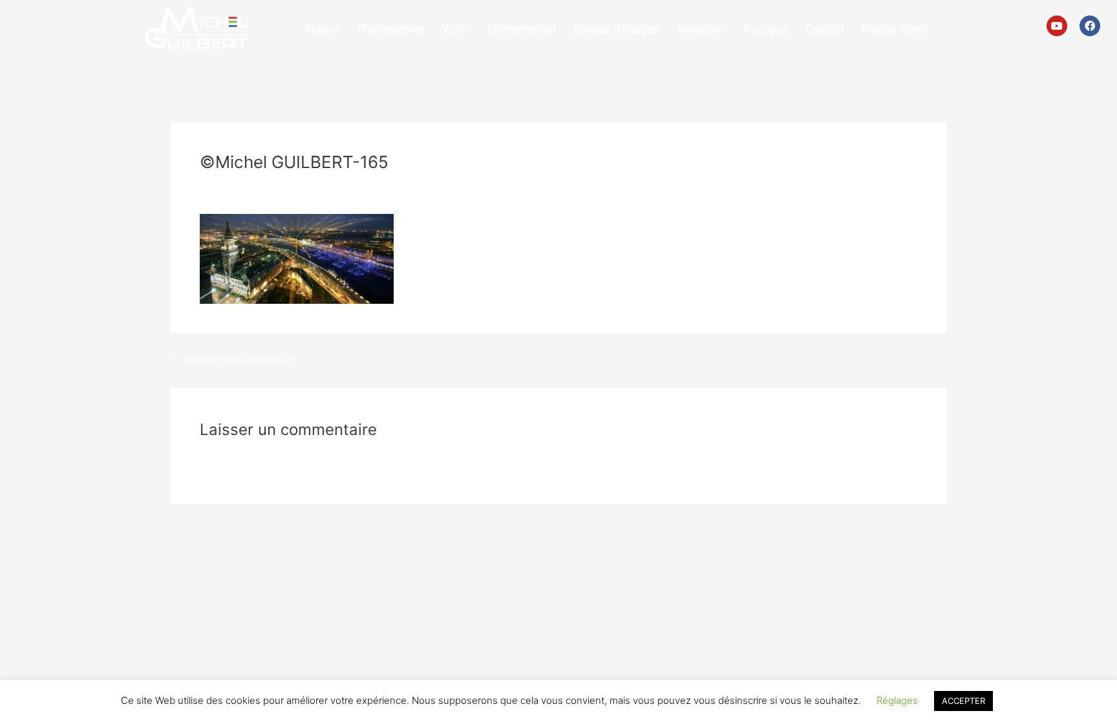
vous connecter (290, 449)
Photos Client (894, 29)
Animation (701, 29)
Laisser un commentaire (255, 187)
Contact (824, 29)
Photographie (391, 29)
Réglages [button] (897, 700)
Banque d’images (616, 29)
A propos (766, 29)
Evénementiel (521, 29)
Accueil (322, 29)
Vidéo (456, 29)
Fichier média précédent (233, 360)
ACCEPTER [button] (963, 700)
